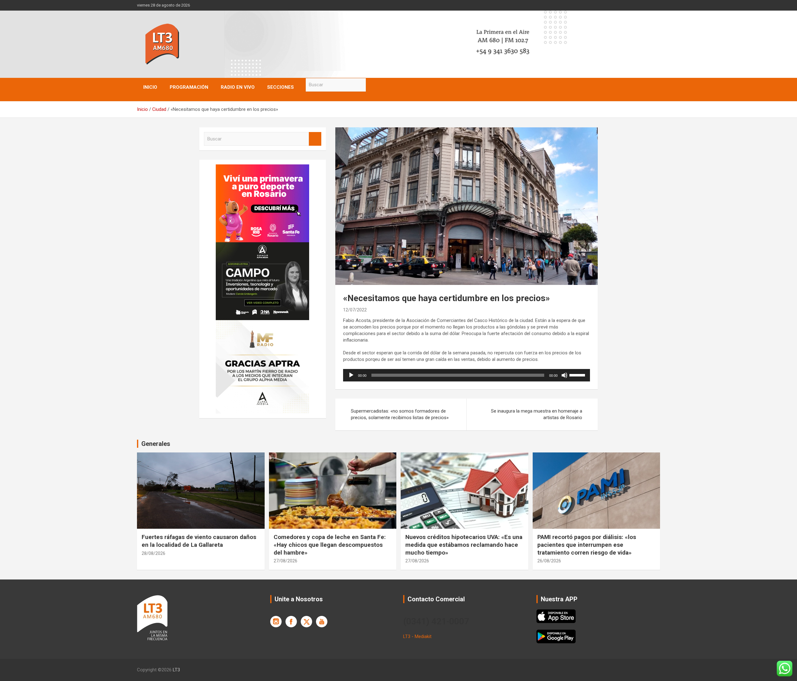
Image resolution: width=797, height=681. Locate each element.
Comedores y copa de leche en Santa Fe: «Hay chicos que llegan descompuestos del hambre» (330, 544)
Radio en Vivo (238, 87)
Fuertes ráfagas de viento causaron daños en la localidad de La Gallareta (199, 540)
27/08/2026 (285, 560)
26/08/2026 (549, 560)
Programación (189, 87)
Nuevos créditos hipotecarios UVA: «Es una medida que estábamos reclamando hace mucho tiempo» (463, 544)
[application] (466, 375)
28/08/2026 (153, 553)
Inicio (150, 87)
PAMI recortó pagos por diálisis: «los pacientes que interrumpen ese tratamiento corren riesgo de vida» (586, 544)
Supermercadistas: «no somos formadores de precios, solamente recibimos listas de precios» (400, 414)
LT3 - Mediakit (417, 636)
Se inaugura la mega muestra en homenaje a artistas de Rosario (536, 414)
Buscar (372, 85)
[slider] (578, 374)
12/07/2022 (355, 309)
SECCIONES (280, 87)
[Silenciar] (564, 375)
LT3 (176, 670)
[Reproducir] (351, 375)
